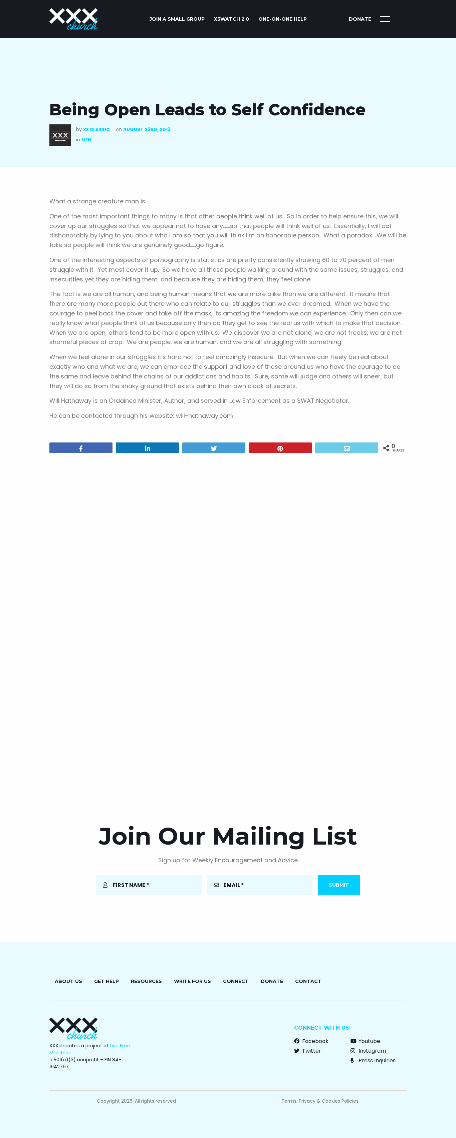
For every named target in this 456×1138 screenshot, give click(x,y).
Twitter (311, 1051)
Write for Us (192, 981)
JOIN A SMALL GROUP (177, 19)
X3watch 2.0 (231, 19)
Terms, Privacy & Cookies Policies (320, 1101)
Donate (360, 19)
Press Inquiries (376, 1060)
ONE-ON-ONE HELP (282, 19)
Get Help (106, 981)
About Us (68, 981)
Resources (146, 981)
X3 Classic (96, 129)
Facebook (314, 1041)
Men (86, 140)
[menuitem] (177, 19)
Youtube (368, 1041)
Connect (236, 981)
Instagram (371, 1051)
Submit (339, 885)
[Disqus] (228, 543)
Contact (308, 981)
